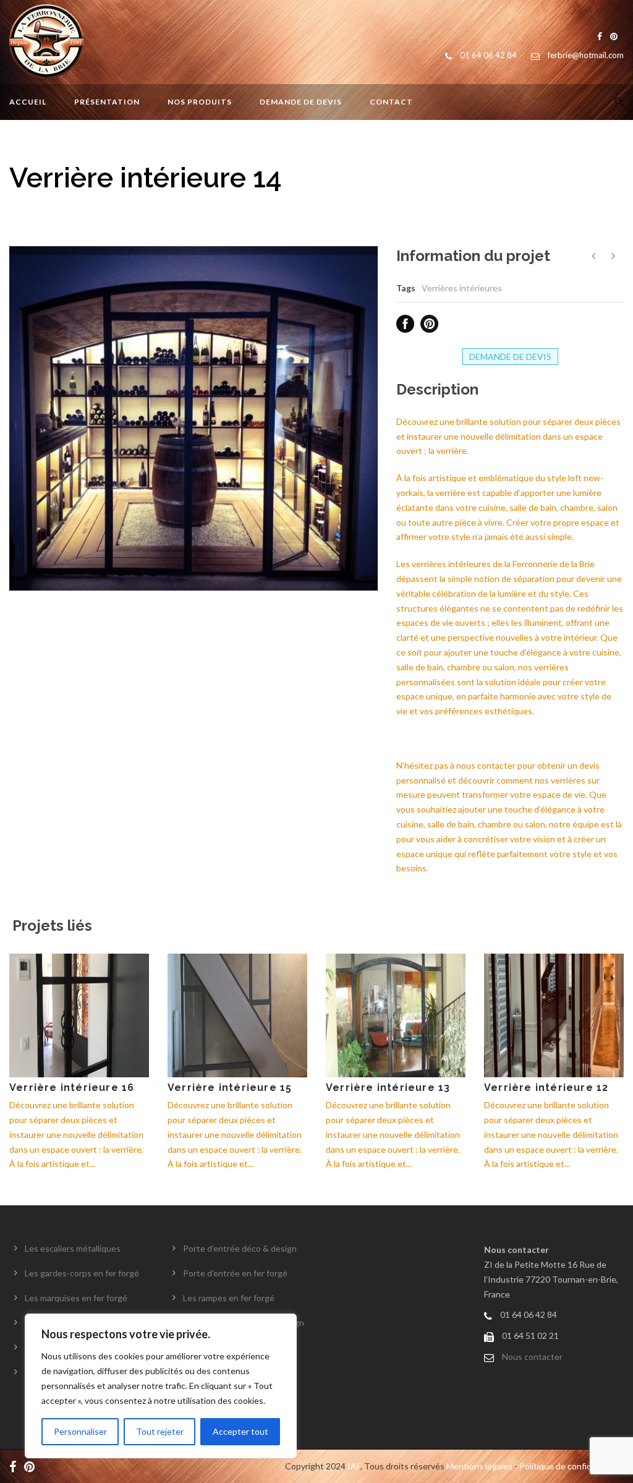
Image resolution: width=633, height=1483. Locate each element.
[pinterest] (32, 1466)
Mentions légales (479, 1466)
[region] (161, 1386)
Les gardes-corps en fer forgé (82, 1273)
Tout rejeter (160, 1431)
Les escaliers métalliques (73, 1248)
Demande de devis (301, 101)
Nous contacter (532, 1356)
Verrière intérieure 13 (388, 1087)
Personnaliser (80, 1431)
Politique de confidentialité (571, 1466)
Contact (391, 101)
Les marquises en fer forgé (76, 1298)
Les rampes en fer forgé (228, 1298)
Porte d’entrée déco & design (240, 1248)
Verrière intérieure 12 (546, 1087)
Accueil (27, 101)
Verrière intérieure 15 (230, 1087)
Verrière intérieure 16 (71, 1087)
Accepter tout (240, 1431)
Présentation (107, 101)
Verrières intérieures (462, 288)
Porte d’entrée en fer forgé (235, 1273)
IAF (353, 1466)
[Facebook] (15, 1466)
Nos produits (200, 101)
